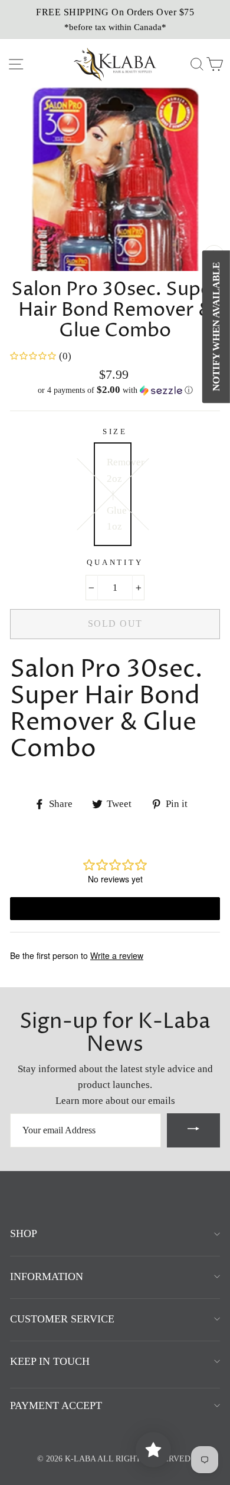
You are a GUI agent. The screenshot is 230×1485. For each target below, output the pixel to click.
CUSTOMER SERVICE (62, 1319)
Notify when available (216, 326)
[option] (115, 19)
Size (115, 432)
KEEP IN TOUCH (50, 1361)
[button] (115, 390)
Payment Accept (56, 1405)
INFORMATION (46, 1276)
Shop (23, 1233)
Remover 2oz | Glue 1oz (118, 494)
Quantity (115, 562)
